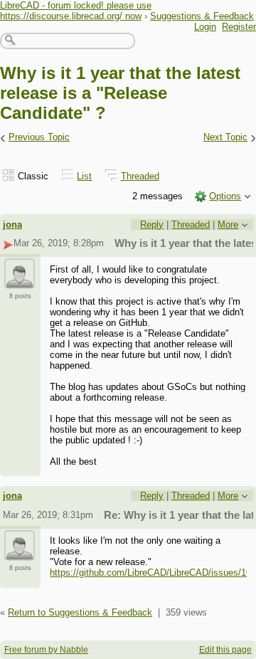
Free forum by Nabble (46, 650)
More (228, 224)
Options (225, 196)
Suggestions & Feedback (202, 16)
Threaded (140, 176)
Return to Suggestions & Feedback (80, 612)
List (84, 176)
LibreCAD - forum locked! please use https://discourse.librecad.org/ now (75, 10)
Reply (152, 224)
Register (239, 26)
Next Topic (225, 137)
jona (12, 224)
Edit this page (225, 650)
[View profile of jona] (19, 280)
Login (205, 26)
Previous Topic (39, 137)
